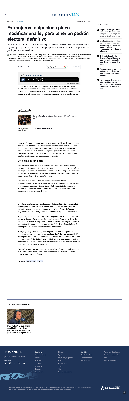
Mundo (60, 352)
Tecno (60, 366)
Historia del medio (110, 360)
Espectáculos (39, 372)
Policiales (38, 366)
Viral (59, 369)
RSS (105, 358)
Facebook (5, 363)
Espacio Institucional (65, 372)
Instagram (10, 363)
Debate (40, 261)
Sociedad (38, 363)
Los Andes (10, 21)
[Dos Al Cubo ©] (110, 389)
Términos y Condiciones (112, 352)
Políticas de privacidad (111, 355)
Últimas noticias (40, 355)
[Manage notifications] (124, 392)
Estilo (60, 360)
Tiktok (15, 363)
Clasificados (85, 360)
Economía (38, 360)
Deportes (38, 369)
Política (37, 358)
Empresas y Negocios (65, 358)
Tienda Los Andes (87, 358)
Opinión (60, 355)
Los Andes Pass (86, 355)
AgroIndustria (62, 363)
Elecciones (31, 261)
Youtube (24, 363)
